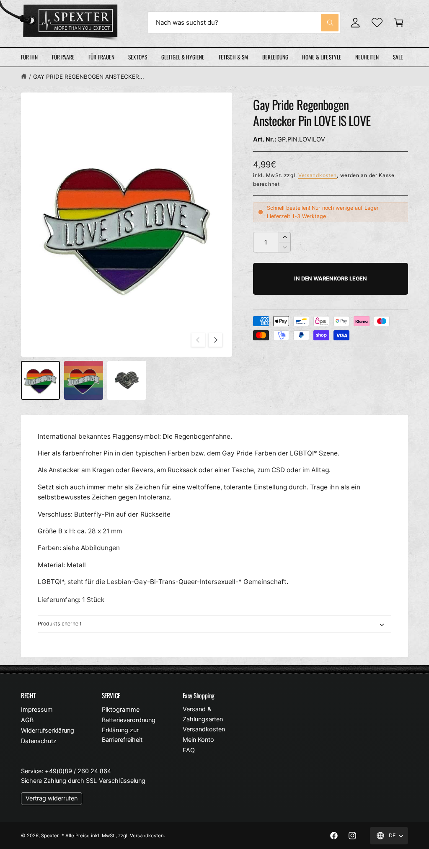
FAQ (189, 750)
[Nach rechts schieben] (215, 340)
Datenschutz (39, 741)
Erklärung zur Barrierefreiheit (122, 735)
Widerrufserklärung (47, 730)
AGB (27, 720)
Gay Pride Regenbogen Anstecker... (88, 76)
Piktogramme (121, 709)
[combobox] (244, 22)
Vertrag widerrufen (52, 798)
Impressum (37, 709)
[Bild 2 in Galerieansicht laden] (83, 380)
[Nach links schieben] (198, 340)
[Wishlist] (377, 22)
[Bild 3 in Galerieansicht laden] (126, 380)
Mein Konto (198, 740)
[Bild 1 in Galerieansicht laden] (40, 380)
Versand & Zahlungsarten (203, 714)
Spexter (49, 836)
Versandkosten (317, 175)
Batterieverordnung (128, 720)
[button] (399, 22)
